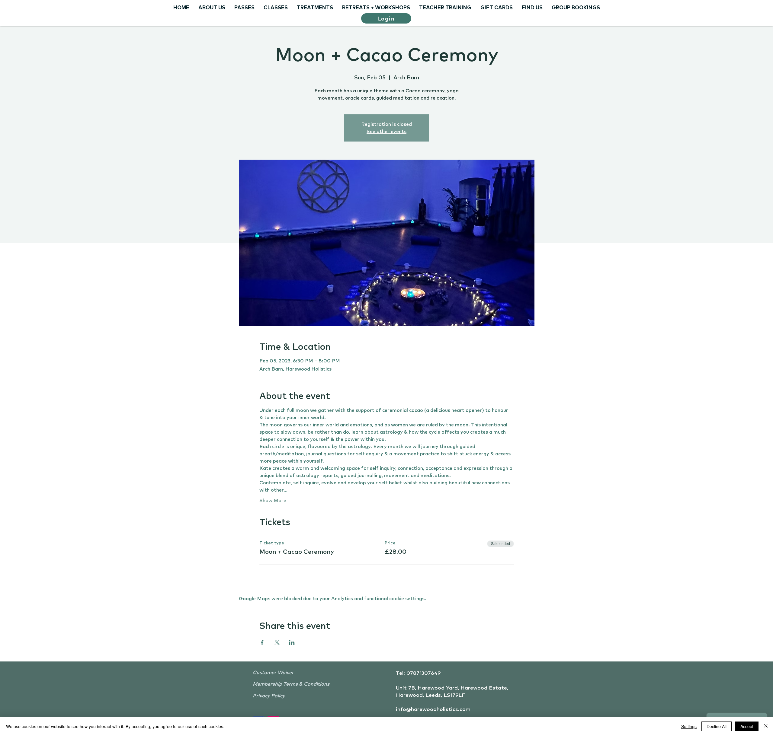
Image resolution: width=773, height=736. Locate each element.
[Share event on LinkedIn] (292, 642)
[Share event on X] (277, 642)
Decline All (716, 726)
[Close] (765, 726)
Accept (746, 726)
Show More (272, 500)
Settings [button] (689, 726)
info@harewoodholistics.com (433, 709)
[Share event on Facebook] (262, 642)
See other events (386, 131)
